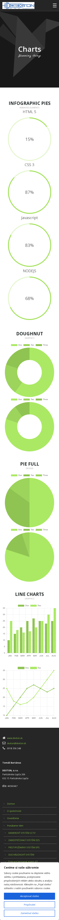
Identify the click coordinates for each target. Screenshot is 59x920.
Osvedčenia (13, 818)
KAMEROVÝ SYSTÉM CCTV (21, 832)
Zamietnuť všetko (30, 913)
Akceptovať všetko (29, 896)
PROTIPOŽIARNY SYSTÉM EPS (23, 847)
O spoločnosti (14, 810)
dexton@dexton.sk (16, 743)
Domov (11, 803)
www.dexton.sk (14, 738)
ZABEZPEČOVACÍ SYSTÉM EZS (24, 840)
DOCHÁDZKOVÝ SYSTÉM (21, 854)
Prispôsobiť (29, 904)
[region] (29, 891)
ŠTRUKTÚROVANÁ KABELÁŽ (23, 861)
